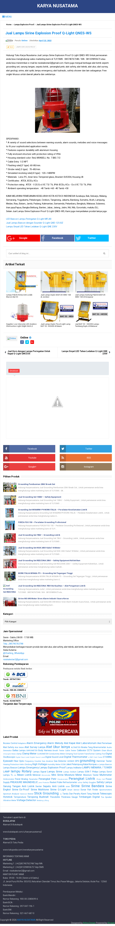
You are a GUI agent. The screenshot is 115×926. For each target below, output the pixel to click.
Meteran (37, 775)
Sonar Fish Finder (89, 789)
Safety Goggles (89, 782)
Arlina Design (89, 923)
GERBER (70, 761)
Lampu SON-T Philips (87, 771)
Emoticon (14, 371)
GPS (77, 761)
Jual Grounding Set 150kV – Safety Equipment (39, 497)
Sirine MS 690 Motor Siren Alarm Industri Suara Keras (43, 598)
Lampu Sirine (54, 771)
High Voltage (39, 764)
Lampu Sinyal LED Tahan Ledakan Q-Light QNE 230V (31, 226)
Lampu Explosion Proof (24, 25)
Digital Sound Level (37, 757)
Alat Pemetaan (104, 743)
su (61, 794)
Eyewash (8, 760)
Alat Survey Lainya (35, 747)
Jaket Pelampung (74, 764)
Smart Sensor (73, 790)
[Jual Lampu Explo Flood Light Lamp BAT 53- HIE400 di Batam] (57, 311)
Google (23, 238)
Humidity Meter (53, 764)
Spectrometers (105, 790)
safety (80, 783)
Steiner (30, 794)
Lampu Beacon (10, 767)
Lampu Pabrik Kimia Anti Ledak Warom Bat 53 (19, 296)
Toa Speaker (106, 797)
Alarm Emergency (37, 743)
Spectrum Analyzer (11, 794)
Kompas (93, 764)
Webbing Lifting (43, 800)
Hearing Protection (11, 764)
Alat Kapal (69, 743)
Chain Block (107, 750)
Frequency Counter (33, 761)
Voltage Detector (26, 800)
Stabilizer (23, 794)
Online (24, 337)
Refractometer (70, 782)
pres (40, 783)
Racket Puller (56, 782)
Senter (38, 786)
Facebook (57, 238)
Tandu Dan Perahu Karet (74, 793)
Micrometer (46, 775)
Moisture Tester (91, 775)
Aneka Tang (87, 747)
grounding (87, 761)
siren (68, 786)
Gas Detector (60, 761)
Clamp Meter (29, 753)
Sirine (75, 786)
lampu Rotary (21, 771)
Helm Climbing (25, 764)
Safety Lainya (104, 782)
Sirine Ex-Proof (20, 789)
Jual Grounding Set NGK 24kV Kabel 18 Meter (39, 548)
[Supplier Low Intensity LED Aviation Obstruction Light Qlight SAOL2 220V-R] (22, 311)
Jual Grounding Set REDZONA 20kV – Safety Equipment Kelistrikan (49, 560)
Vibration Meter (9, 800)
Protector (46, 783)
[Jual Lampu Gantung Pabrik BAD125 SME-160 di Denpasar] (91, 281)
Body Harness (45, 750)
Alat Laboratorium (86, 743)
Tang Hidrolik (93, 793)
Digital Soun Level (22, 757)
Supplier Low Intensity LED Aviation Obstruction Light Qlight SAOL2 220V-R (21, 326)
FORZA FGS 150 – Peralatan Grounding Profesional (42, 522)
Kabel (85, 764)
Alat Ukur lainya (58, 747)
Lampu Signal (39, 771)
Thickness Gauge (69, 797)
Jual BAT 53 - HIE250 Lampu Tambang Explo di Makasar (87, 325)
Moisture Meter (73, 774)
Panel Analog (21, 779)
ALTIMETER (76, 747)
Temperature (20, 797)
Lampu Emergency (28, 767)
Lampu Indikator (74, 767)
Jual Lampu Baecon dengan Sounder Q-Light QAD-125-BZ (34, 222)
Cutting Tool (100, 754)
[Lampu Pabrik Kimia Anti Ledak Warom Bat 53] (22, 281)
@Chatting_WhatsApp (13, 653)
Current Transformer (86, 754)
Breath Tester (58, 750)
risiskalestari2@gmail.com (15, 659)
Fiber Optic (19, 761)
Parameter (33, 779)
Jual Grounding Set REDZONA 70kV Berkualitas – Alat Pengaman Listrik (51, 586)
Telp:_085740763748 (13, 644)
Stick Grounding (46, 793)
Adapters (22, 743)
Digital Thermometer (76, 756)
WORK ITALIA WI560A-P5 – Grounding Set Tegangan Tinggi (45, 573)
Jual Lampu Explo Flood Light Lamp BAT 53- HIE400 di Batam (55, 325)
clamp (19, 754)
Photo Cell (101, 779)
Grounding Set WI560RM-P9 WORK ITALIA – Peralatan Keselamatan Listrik (52, 510)
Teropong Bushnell (38, 796)
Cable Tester (70, 750)
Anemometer (99, 747)
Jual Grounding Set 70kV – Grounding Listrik (39, 535)
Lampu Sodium (70, 772)
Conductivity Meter (57, 754)
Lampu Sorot (105, 771)
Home (9, 25)
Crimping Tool (71, 754)
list (15, 775)
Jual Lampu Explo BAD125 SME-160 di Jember (56, 296)
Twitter (92, 238)
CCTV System (94, 750)
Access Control (10, 743)
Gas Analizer (47, 761)
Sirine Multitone (40, 789)
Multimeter (106, 774)
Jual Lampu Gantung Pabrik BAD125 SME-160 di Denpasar (90, 296)
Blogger (111, 923)
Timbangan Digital (89, 796)
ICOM (63, 764)
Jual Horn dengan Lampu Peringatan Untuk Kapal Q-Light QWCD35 (29, 352)
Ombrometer (8, 779)
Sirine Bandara (92, 786)
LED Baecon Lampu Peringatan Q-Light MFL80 (28, 219)
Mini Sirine (57, 774)
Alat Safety (8, 747)
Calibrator (81, 750)
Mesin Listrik (24, 774)
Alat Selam (19, 747)
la (98, 765)
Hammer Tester (104, 761)
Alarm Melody (55, 743)
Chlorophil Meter (9, 754)
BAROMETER (32, 750)
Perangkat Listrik (82, 779)
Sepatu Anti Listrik (54, 786)
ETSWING (107, 757)
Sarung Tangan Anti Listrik (18, 786)
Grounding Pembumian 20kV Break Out (36, 484)
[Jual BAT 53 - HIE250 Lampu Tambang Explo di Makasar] (91, 311)
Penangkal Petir (47, 778)
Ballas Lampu (19, 750)
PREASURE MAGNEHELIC (24, 782)
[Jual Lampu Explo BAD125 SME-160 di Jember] (57, 281)
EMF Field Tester (96, 757)
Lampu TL (8, 775)
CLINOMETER (43, 754)
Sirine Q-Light (58, 789)
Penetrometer (63, 779)
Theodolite (55, 797)
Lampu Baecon (105, 764)
